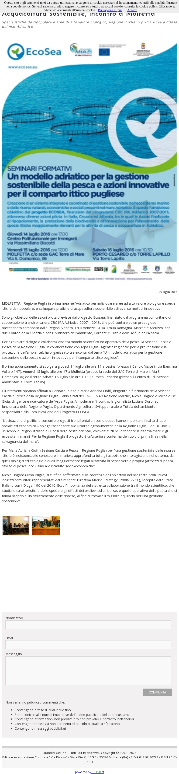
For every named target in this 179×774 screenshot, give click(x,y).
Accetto (132, 10)
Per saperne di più (110, 10)
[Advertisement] (89, 575)
